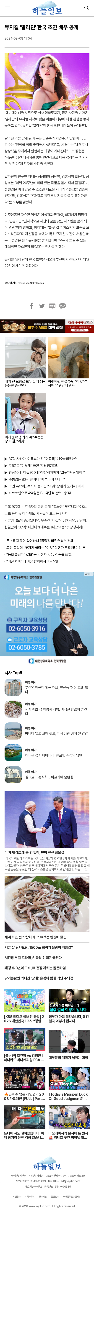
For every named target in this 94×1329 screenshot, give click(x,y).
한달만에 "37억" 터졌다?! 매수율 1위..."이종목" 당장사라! (44, 527)
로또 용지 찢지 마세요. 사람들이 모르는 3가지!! (37, 513)
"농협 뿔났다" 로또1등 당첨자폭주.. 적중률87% (38, 554)
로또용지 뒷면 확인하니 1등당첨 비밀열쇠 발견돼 (39, 541)
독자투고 (31, 1196)
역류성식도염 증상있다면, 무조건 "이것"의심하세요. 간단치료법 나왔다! (47, 520)
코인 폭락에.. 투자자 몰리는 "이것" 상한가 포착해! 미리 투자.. (49, 486)
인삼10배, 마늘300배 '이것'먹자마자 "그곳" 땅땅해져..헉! (48, 472)
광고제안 (43, 1196)
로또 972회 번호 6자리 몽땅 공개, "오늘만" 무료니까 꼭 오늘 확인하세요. (47, 507)
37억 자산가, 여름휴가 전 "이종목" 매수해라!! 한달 (43, 459)
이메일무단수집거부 (72, 1196)
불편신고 (55, 1196)
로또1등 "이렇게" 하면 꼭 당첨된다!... (34, 466)
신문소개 (19, 1196)
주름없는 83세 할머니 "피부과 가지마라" (37, 479)
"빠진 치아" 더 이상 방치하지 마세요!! (32, 561)
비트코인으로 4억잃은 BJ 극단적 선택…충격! (40, 493)
